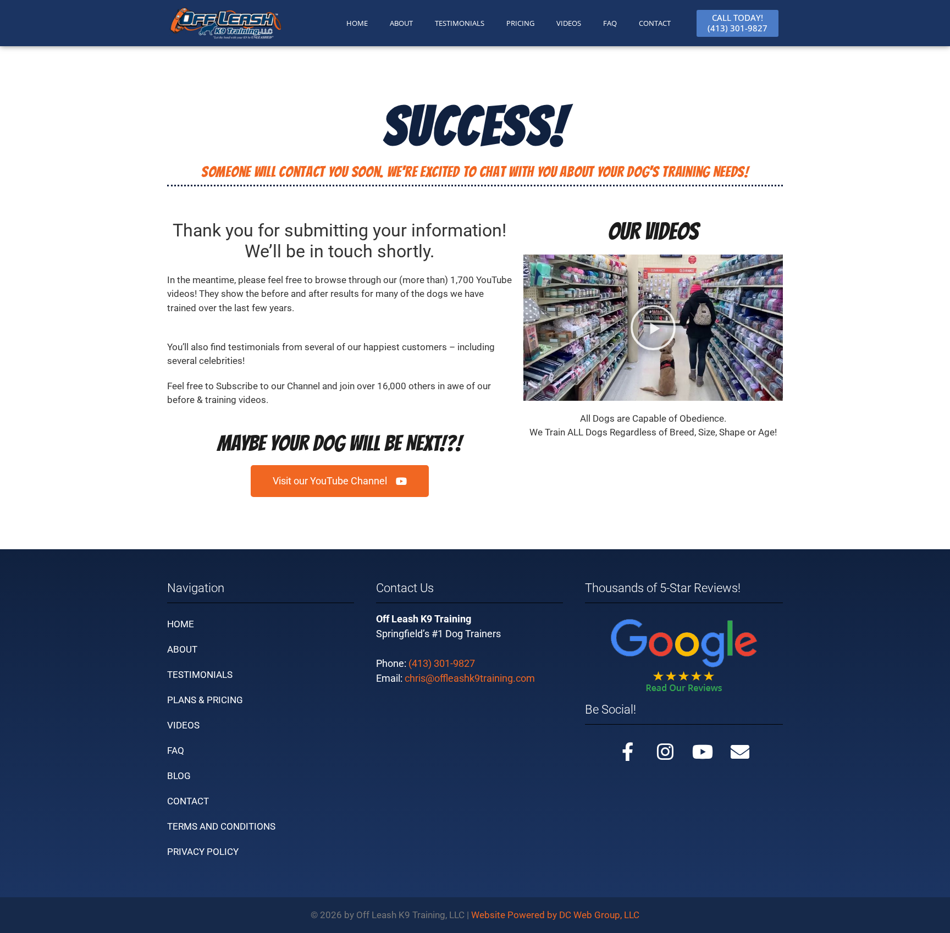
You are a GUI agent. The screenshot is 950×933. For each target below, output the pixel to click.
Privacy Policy (203, 851)
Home (180, 624)
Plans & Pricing (205, 699)
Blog (179, 775)
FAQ (610, 23)
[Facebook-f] (628, 751)
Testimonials (200, 674)
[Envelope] (740, 751)
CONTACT (655, 23)
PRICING (520, 23)
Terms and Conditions (221, 826)
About (182, 649)
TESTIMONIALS (459, 23)
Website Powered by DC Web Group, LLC (555, 914)
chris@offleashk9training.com (470, 678)
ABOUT (401, 23)
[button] (340, 481)
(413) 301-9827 (441, 663)
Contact (188, 801)
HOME (357, 23)
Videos (568, 23)
